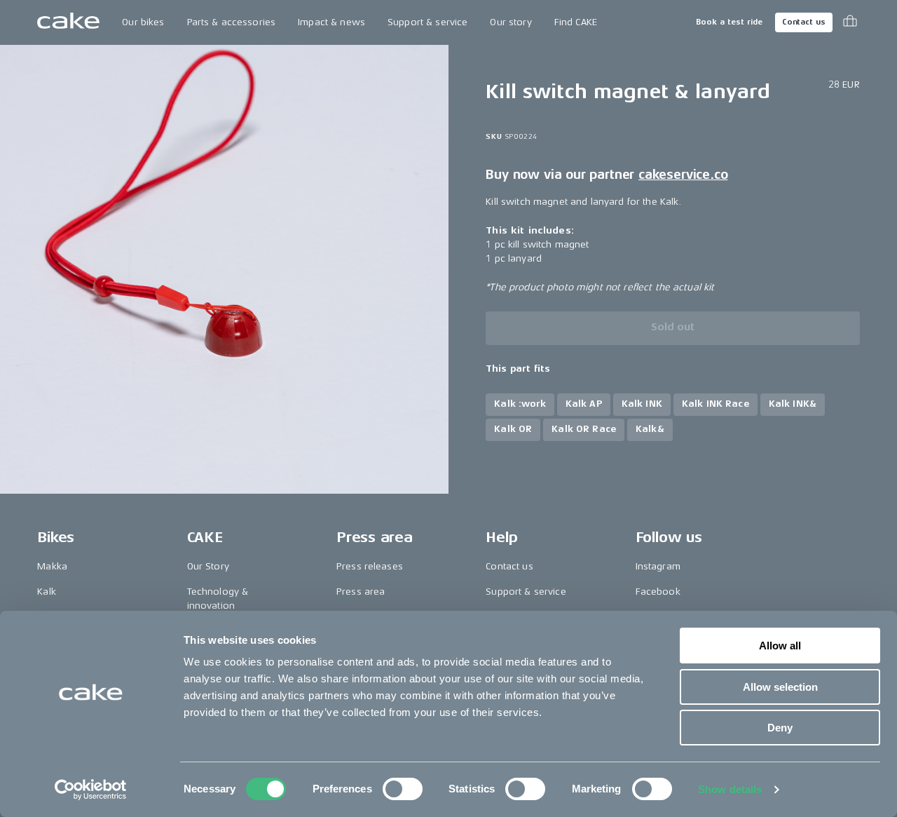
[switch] (403, 789)
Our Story (208, 566)
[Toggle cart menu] (850, 22)
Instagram (658, 566)
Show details (730, 789)
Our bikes (143, 22)
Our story (510, 22)
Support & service (427, 22)
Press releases (369, 566)
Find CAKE (575, 22)
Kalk (46, 591)
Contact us (804, 22)
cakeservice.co (682, 175)
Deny (780, 728)
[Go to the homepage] (68, 22)
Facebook (658, 591)
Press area (360, 591)
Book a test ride (729, 22)
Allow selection (780, 687)
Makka (52, 566)
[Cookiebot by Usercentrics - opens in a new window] (90, 789)
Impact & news (331, 22)
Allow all (780, 645)
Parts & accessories (231, 22)
